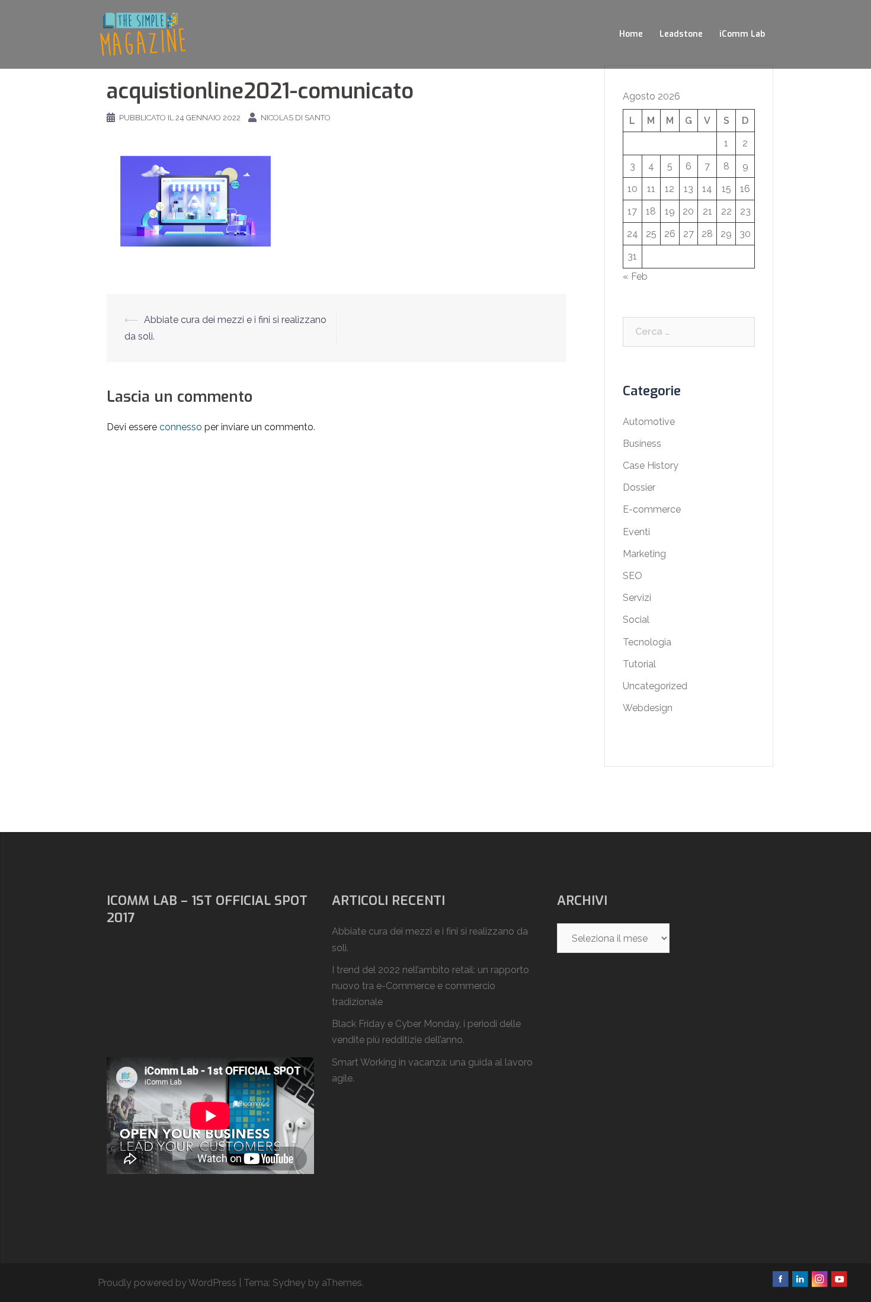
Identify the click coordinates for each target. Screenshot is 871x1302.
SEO (632, 575)
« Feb (635, 276)
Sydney (289, 1282)
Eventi (636, 532)
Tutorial (639, 664)
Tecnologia (647, 642)
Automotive (649, 421)
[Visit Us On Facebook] (780, 1278)
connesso (180, 427)
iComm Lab (742, 34)
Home (631, 34)
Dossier (639, 487)
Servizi (637, 597)
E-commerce (652, 509)
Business (642, 443)
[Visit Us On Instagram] (819, 1278)
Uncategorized (655, 686)
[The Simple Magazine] (142, 33)
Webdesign (648, 708)
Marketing (644, 553)
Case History (650, 465)
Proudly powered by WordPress (167, 1282)
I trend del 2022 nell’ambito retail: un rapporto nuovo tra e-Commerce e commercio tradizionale (430, 985)
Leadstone (681, 34)
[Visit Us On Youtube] (838, 1278)
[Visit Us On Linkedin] (799, 1278)
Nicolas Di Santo (296, 117)
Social (636, 619)
